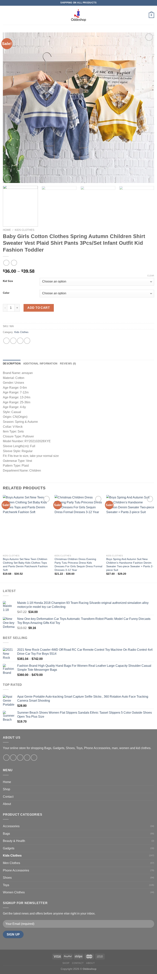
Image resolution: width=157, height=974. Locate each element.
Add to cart (38, 307)
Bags (6, 833)
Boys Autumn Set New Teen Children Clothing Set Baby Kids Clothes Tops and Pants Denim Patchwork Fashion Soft (25, 564)
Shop (6, 789)
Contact (8, 796)
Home (7, 230)
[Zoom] (8, 178)
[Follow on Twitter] (20, 757)
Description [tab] (11, 363)
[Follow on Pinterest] (34, 757)
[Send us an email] (27, 757)
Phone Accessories (16, 870)
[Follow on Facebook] (6, 757)
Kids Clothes (24, 230)
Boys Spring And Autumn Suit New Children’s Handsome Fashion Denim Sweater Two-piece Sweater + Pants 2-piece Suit (129, 564)
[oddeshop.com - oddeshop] (78, 15)
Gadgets (8, 848)
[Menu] (5, 15)
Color (6, 293)
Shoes (7, 877)
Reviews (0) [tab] (68, 363)
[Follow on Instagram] (13, 757)
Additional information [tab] (40, 363)
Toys (6, 885)
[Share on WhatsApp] (6, 341)
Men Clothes (11, 863)
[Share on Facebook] (13, 341)
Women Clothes (14, 892)
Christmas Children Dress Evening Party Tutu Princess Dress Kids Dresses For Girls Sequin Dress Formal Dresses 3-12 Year (78, 564)
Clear (150, 275)
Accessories (11, 826)
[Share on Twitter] (20, 341)
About (7, 804)
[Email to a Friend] (27, 341)
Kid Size (8, 281)
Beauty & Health (14, 840)
